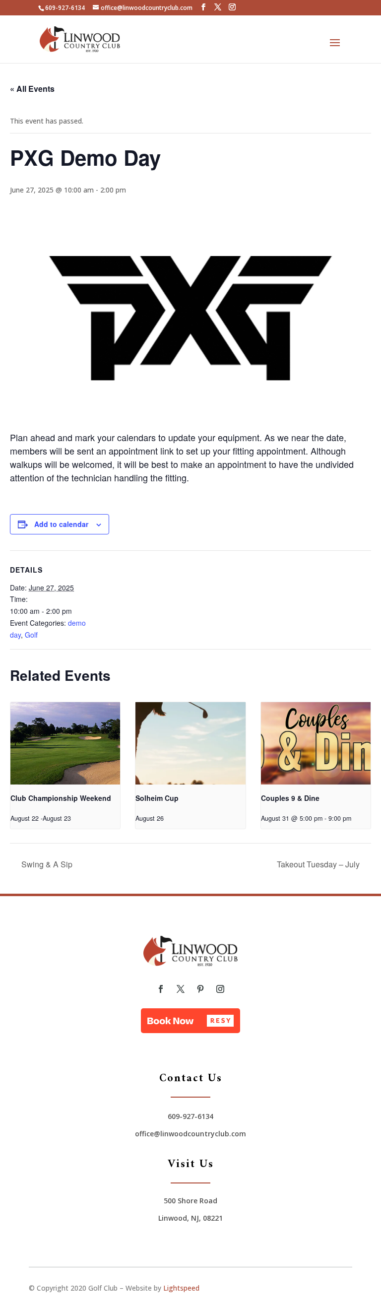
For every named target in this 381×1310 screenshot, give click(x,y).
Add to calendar (61, 524)
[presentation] (65, 743)
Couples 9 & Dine (290, 798)
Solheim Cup (157, 798)
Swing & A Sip (45, 864)
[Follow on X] (181, 989)
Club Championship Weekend (60, 798)
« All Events (32, 88)
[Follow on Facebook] (161, 989)
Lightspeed (181, 1288)
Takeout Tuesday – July (319, 864)
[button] (190, 1020)
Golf (31, 635)
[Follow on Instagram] (220, 989)
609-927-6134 (65, 7)
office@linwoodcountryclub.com (190, 1133)
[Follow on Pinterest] (200, 989)
